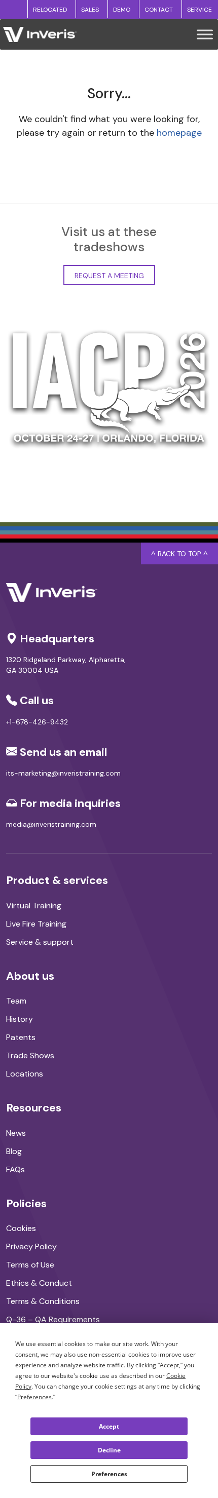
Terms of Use (30, 1264)
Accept (109, 1426)
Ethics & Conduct (39, 1283)
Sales (90, 10)
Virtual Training (33, 905)
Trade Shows (30, 1055)
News (16, 1133)
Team (16, 1000)
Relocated (50, 10)
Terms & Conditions (43, 1301)
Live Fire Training (36, 923)
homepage (179, 133)
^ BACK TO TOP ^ (179, 553)
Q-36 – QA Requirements (53, 1319)
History (19, 1019)
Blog (14, 1151)
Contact (158, 10)
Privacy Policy (31, 1246)
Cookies (21, 1228)
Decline (109, 1450)
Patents (20, 1037)
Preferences (109, 1474)
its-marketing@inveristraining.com (63, 773)
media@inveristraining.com (51, 824)
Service (199, 10)
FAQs (15, 1169)
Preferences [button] (34, 1397)
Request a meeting (109, 275)
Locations (24, 1073)
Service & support (40, 942)
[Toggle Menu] (205, 34)
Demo (121, 10)
